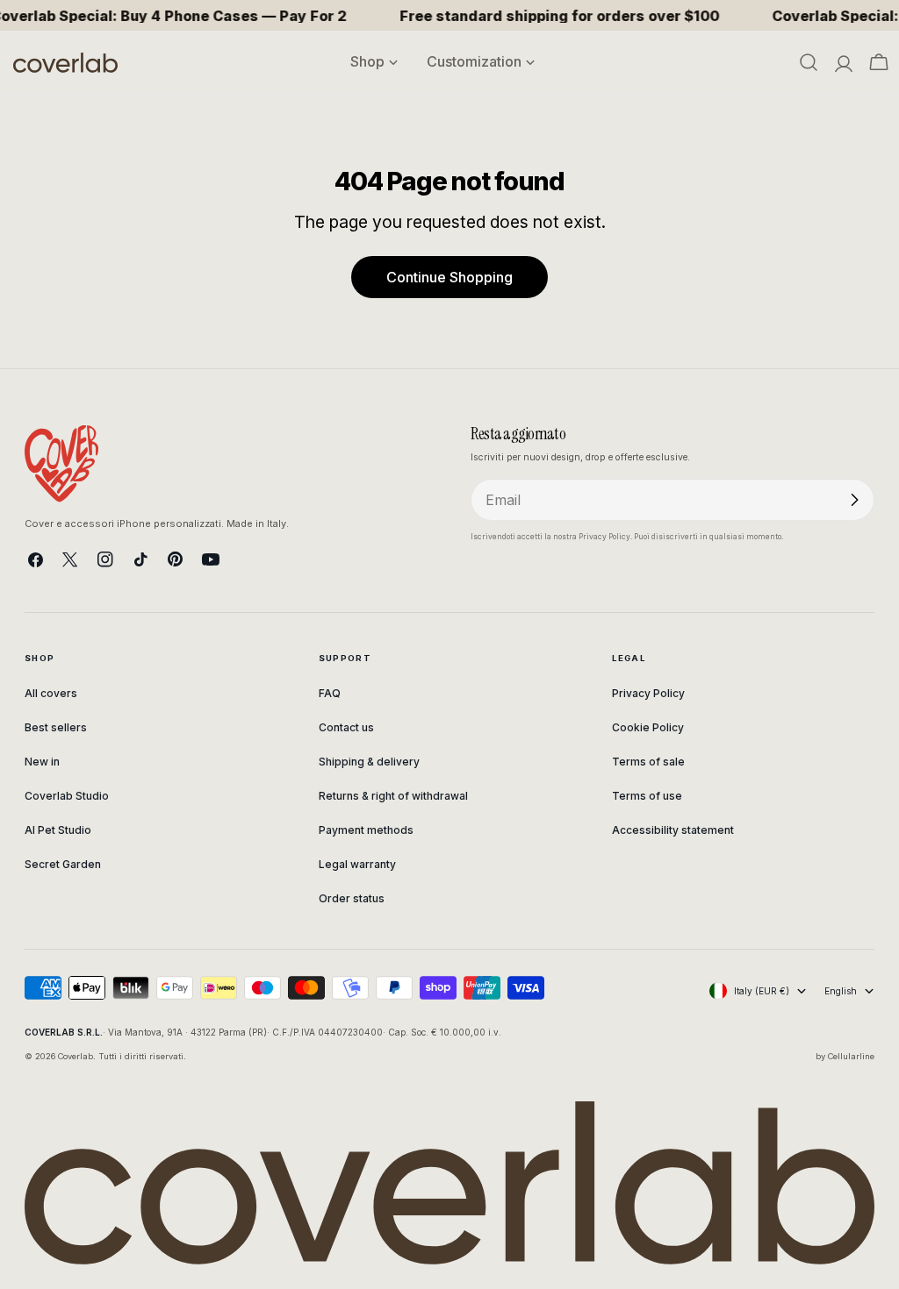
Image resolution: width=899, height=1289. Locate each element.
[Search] (808, 62)
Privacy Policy (648, 693)
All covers (51, 693)
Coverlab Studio (67, 795)
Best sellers (56, 727)
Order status (352, 898)
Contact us (346, 727)
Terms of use (647, 795)
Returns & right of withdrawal (393, 795)
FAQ (330, 693)
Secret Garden (63, 864)
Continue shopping (449, 277)
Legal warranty (357, 864)
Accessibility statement (673, 830)
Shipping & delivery (369, 761)
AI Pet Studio (58, 830)
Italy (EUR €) (761, 991)
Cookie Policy (648, 727)
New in (42, 761)
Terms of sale (648, 761)
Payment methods (366, 830)
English (840, 991)
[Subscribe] (854, 499)
